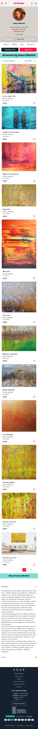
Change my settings (19, 703)
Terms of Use (20, 725)
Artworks (6, 44)
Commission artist (10, 49)
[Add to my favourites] (34, 103)
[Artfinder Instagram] (20, 670)
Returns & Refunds (19, 681)
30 (25, 29)
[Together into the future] (19, 123)
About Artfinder (19, 673)
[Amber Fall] (19, 201)
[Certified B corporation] (19, 710)
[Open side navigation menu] (2, 3)
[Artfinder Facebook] (14, 670)
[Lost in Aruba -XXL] (19, 84)
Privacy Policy (29, 725)
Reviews (14, 44)
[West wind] (19, 250)
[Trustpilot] (19, 716)
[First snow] (19, 303)
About (22, 44)
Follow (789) (20, 39)
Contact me (28, 49)
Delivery (19, 679)
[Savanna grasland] (19, 468)
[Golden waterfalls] (19, 381)
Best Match (28, 61)
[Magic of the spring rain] (19, 162)
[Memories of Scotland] (19, 344)
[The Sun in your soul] (19, 549)
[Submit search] (6, 3)
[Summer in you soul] (19, 511)
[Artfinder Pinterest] (23, 670)
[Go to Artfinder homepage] (19, 3)
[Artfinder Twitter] (17, 670)
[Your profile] (32, 3)
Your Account (19, 676)
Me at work (30, 44)
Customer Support (19, 684)
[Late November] (19, 421)
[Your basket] (36, 3)
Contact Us (19, 687)
